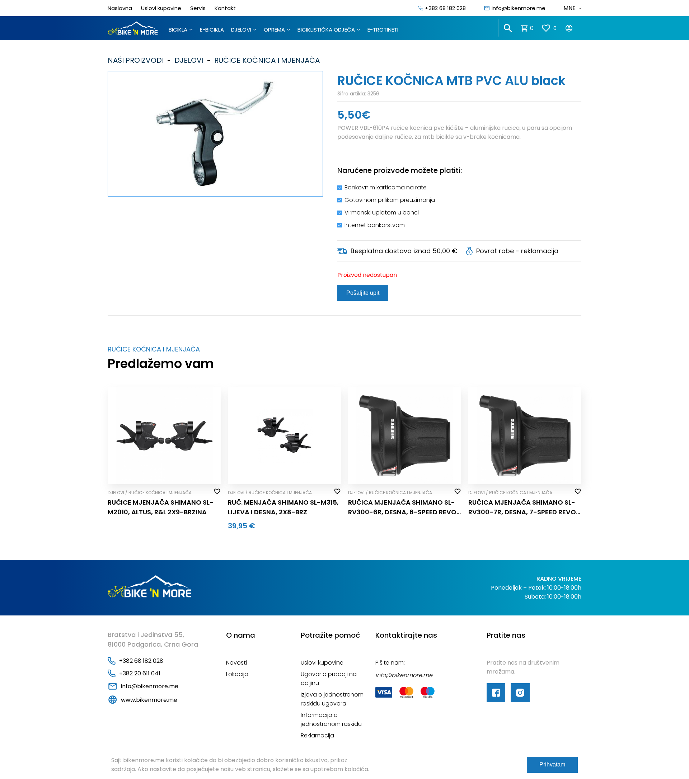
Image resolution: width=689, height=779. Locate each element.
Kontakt (225, 8)
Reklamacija (317, 735)
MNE (569, 8)
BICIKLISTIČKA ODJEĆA (326, 29)
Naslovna (120, 8)
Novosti (236, 662)
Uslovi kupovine (161, 8)
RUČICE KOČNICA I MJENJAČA (265, 60)
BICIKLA (178, 29)
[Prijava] (573, 28)
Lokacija (237, 674)
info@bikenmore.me (518, 8)
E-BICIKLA (212, 29)
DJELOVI (241, 29)
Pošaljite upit (362, 293)
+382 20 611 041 (139, 673)
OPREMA (274, 29)
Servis (198, 8)
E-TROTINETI (382, 29)
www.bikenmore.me (149, 700)
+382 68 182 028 (445, 8)
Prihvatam (552, 764)
